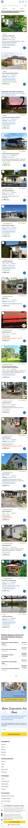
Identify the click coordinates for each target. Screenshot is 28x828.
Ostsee (3, 747)
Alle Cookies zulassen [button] (14, 822)
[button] (26, 1)
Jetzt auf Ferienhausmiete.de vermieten (14, 699)
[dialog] (14, 815)
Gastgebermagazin (6, 798)
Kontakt (3, 789)
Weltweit (3, 752)
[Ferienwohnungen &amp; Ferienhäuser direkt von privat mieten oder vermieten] (2, 1)
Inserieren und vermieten (7, 796)
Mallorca (3, 749)
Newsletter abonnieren (14, 734)
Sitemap (3, 754)
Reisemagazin (4, 784)
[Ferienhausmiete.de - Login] (23, 1)
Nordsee (3, 744)
